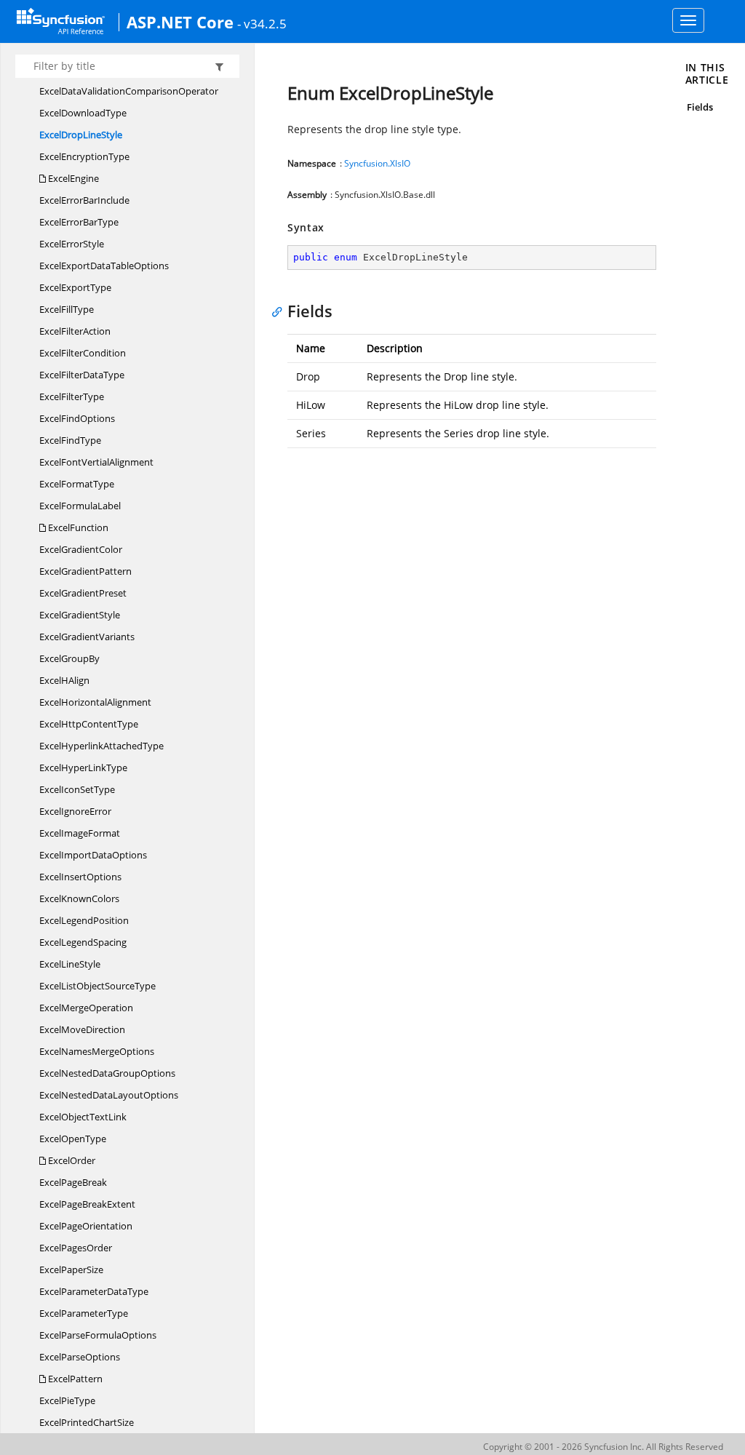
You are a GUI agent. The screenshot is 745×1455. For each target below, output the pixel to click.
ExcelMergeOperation (86, 1007)
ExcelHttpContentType (88, 723)
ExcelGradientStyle (79, 614)
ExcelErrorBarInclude (84, 200)
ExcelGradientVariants (87, 636)
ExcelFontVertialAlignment (96, 462)
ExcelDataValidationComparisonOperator (128, 90)
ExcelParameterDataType (93, 1291)
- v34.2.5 (262, 23)
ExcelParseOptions (79, 1356)
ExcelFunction (77, 527)
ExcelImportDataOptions (93, 854)
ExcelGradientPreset (83, 592)
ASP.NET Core (180, 22)
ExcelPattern (74, 1378)
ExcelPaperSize (71, 1269)
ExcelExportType (75, 287)
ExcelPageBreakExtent (87, 1204)
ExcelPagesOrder (75, 1247)
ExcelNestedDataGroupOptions (107, 1073)
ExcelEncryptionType (84, 156)
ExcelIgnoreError (75, 811)
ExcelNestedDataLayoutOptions (108, 1094)
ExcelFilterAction (75, 331)
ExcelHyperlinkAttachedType (101, 745)
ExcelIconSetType (77, 789)
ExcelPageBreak (73, 1182)
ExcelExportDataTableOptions (104, 265)
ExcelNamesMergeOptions (96, 1051)
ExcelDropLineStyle (80, 134)
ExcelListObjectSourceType (97, 985)
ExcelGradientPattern (85, 571)
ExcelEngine (72, 178)
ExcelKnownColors (79, 898)
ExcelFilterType (71, 396)
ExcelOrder (70, 1160)
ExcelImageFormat (79, 833)
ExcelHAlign (64, 680)
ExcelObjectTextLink (83, 1116)
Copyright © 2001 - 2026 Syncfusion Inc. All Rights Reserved (603, 1446)
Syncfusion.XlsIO (377, 163)
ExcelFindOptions (77, 418)
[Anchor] (280, 310)
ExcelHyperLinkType (83, 767)
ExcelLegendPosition (84, 920)
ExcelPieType (67, 1400)
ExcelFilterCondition (82, 352)
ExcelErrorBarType (79, 221)
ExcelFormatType (76, 483)
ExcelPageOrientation (85, 1225)
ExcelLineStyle (69, 963)
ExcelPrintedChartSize (86, 1422)
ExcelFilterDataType (81, 374)
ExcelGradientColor (80, 549)
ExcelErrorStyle (71, 243)
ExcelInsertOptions (80, 876)
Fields (700, 106)
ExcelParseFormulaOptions (97, 1335)
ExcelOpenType (72, 1138)
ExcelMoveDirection (82, 1029)
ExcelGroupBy (69, 658)
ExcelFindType (70, 440)
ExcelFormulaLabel (80, 505)
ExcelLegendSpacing (83, 942)
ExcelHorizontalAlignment (95, 702)
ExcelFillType (66, 309)
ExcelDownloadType (83, 112)
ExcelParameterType (83, 1313)
